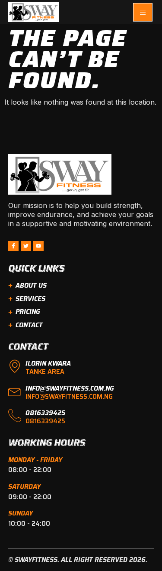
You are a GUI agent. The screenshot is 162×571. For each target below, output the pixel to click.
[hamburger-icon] (142, 12)
